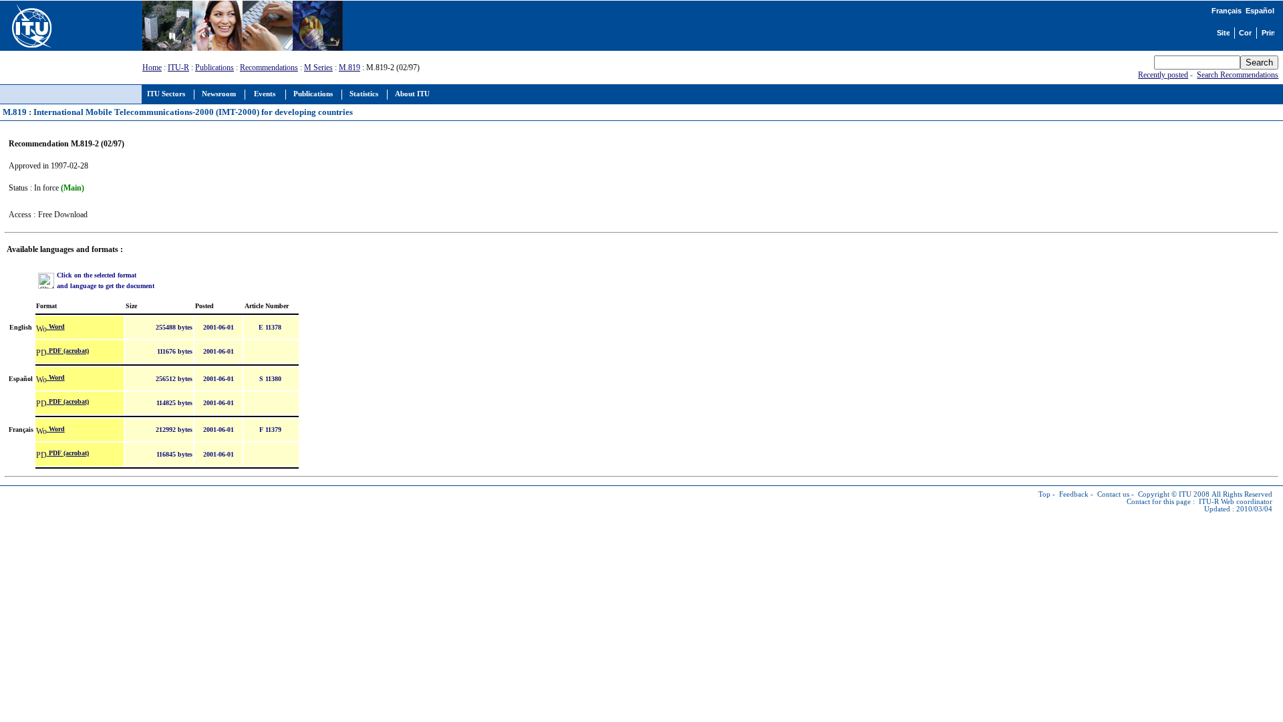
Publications (214, 67)
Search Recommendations (1237, 75)
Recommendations (269, 67)
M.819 (349, 67)
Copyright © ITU (1164, 494)
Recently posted (1163, 75)
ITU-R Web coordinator (1235, 501)
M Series (318, 67)
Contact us (1113, 494)
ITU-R (178, 67)
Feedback (1074, 494)
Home (152, 67)
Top (1044, 494)
